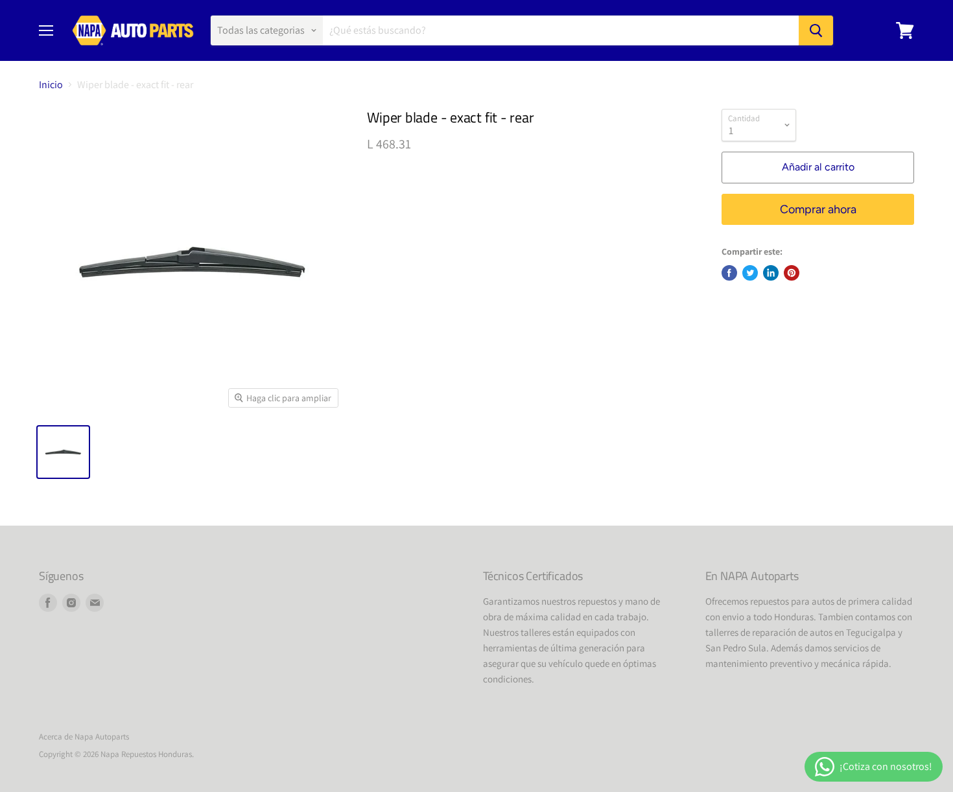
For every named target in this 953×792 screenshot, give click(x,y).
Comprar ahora (818, 209)
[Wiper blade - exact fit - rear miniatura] (63, 452)
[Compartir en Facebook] (729, 273)
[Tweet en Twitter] (750, 273)
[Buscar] (816, 30)
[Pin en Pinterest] (791, 273)
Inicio (51, 85)
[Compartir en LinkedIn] (771, 273)
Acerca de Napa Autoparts (84, 736)
